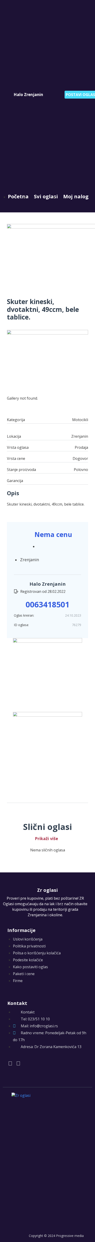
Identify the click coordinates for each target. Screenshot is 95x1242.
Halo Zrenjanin (28, 94)
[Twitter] (18, 1063)
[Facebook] (10, 1063)
